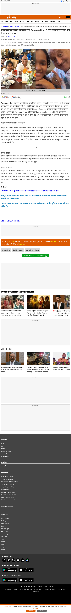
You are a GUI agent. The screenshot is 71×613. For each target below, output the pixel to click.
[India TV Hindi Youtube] (64, 0)
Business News (5, 489)
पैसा (32, 21)
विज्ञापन (3, 448)
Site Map (8, 589)
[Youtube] (18, 560)
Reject (42, 611)
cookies (35, 608)
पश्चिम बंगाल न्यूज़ (5, 523)
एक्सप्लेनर (52, 21)
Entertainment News (32, 250)
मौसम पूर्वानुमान (4, 466)
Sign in (68, 0)
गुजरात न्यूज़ (4, 536)
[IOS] (58, 0)
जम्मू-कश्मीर (4, 547)
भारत (11, 21)
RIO (64, 589)
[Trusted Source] (16, 97)
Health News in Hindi (7, 497)
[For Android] (9, 580)
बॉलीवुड (17, 26)
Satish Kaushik (18, 250)
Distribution (35, 591)
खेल (28, 21)
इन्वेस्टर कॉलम (4, 454)
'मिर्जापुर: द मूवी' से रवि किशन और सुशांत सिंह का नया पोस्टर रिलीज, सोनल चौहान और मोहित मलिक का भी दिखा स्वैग (37, 313)
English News (5, 456)
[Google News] (5, 97)
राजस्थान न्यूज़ (4, 534)
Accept (30, 611)
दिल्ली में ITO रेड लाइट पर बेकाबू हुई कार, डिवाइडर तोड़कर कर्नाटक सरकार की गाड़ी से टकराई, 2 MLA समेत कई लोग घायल (38, 369)
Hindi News (4, 26)
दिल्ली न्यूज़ (3, 521)
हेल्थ (59, 21)
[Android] (59, 0)
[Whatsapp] (65, 97)
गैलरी (46, 21)
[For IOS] (26, 580)
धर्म (42, 21)
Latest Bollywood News (11, 221)
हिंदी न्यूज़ (11, 241)
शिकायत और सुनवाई (6, 451)
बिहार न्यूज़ (3, 526)
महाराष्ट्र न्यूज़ (4, 531)
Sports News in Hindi (7, 484)
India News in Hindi (7, 476)
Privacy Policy (27, 589)
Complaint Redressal (49, 589)
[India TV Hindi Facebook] (61, 0)
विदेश (16, 21)
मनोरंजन (22, 21)
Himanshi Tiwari (13, 37)
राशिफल (37, 21)
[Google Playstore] (9, 570)
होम (2, 21)
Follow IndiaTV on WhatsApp (34, 255)
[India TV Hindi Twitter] (63, 0)
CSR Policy (37, 589)
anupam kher (6, 250)
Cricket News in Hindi (7, 487)
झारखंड (3, 549)
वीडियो (6, 21)
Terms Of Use (17, 589)
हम (2, 446)
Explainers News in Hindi (8, 495)
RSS (59, 589)
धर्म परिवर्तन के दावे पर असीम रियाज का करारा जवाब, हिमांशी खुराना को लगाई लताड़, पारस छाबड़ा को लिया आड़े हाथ (11, 313)
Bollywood (55, 241)
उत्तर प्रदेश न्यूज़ (5, 518)
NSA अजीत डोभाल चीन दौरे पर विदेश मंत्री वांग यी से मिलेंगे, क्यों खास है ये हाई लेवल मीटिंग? (12, 369)
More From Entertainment (17, 291)
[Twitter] (9, 560)
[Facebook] (4, 560)
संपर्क (2, 443)
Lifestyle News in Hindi (8, 500)
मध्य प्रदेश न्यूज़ (5, 529)
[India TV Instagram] (13, 560)
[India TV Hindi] (11, 17)
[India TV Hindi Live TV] (68, 17)
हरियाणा (3, 542)
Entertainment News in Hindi (9, 482)
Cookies (6, 606)
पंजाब (2, 539)
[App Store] (26, 570)
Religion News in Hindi (8, 492)
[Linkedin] (22, 560)
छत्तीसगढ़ (3, 544)
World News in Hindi (7, 479)
